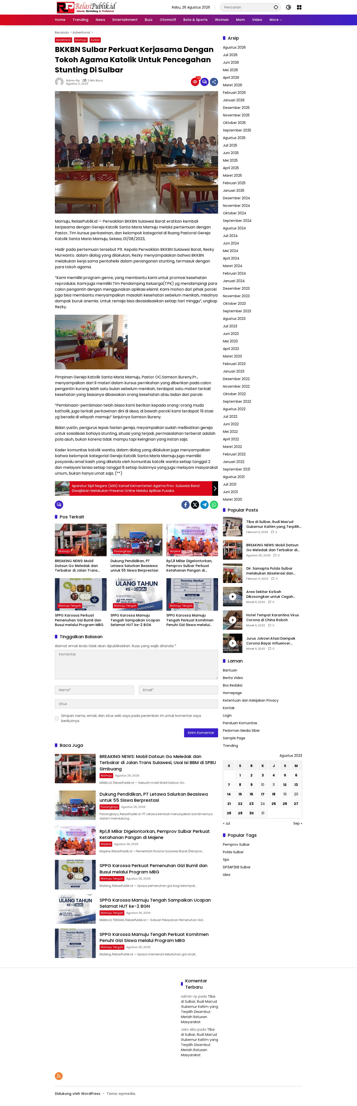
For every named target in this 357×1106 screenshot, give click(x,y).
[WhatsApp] (214, 505)
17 (262, 794)
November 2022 (236, 386)
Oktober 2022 (234, 394)
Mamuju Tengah (70, 606)
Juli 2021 (229, 484)
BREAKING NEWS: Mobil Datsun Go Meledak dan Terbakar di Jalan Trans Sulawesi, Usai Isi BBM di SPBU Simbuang (80, 566)
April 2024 (231, 258)
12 (285, 785)
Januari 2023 (233, 371)
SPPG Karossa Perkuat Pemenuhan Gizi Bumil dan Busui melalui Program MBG (79, 620)
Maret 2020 (232, 499)
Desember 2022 (236, 378)
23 (251, 803)
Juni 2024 (231, 243)
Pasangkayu (122, 551)
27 (296, 803)
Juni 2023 (231, 333)
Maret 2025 (232, 175)
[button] (276, 7)
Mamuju (80, 40)
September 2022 (237, 401)
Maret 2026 (232, 85)
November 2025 (236, 115)
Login (227, 715)
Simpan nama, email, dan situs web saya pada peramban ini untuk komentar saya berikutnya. (131, 718)
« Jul (226, 823)
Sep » (297, 823)
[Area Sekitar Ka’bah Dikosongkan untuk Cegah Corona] (232, 596)
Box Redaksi (232, 685)
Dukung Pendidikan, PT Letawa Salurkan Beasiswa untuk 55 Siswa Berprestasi (134, 566)
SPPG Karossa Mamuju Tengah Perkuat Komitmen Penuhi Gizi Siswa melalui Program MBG (189, 620)
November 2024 (236, 205)
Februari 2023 (234, 363)
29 (240, 813)
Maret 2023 (232, 356)
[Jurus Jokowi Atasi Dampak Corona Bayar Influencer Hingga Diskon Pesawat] (232, 643)
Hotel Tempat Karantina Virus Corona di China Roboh (272, 618)
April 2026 (231, 77)
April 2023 (231, 348)
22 (240, 803)
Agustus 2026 (234, 47)
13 (296, 785)
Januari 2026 (234, 100)
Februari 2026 (234, 92)
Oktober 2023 (234, 303)
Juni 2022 (231, 424)
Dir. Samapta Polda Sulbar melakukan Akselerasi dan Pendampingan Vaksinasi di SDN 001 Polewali (270, 571)
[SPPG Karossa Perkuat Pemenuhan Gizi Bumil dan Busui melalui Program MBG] (81, 594)
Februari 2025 (234, 183)
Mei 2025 (230, 160)
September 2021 (236, 469)
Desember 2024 (236, 198)
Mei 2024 (230, 250)
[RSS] (59, 1076)
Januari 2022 (233, 461)
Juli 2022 (230, 416)
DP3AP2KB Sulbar (237, 867)
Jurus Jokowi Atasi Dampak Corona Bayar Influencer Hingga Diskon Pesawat (270, 641)
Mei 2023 (230, 341)
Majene (175, 551)
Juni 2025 (231, 152)
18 (273, 794)
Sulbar (95, 40)
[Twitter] (195, 505)
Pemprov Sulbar (236, 844)
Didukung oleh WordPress (77, 1093)
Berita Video (233, 678)
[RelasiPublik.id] (86, 7)
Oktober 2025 (234, 122)
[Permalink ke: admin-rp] (60, 82)
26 (285, 803)
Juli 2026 (230, 54)
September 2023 (237, 311)
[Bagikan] (214, 82)
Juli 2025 (230, 145)
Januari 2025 (233, 190)
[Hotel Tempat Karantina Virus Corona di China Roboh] (232, 620)
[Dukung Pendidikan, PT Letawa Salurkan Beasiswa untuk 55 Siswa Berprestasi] (136, 540)
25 (274, 803)
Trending (230, 745)
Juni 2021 (230, 491)
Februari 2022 (234, 454)
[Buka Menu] (299, 7)
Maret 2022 (232, 446)
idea (226, 874)
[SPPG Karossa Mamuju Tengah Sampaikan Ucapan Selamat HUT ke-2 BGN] (136, 594)
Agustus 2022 (234, 409)
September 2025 (237, 130)
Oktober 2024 (234, 213)
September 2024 (237, 220)
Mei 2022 (230, 431)
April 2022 (231, 439)
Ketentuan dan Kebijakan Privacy (251, 700)
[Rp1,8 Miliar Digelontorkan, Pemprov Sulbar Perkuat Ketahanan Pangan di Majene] (192, 540)
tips (226, 859)
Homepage (232, 693)
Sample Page (234, 738)
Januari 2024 (234, 281)
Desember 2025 (236, 107)
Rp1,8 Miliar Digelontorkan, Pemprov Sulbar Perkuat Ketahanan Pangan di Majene (189, 566)
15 (240, 794)
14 (229, 794)
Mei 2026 (230, 70)
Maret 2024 (232, 265)
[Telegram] (204, 505)
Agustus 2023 (234, 318)
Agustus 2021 (234, 476)
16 (251, 794)
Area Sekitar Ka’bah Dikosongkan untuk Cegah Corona (269, 594)
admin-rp (73, 80)
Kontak (229, 708)
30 (251, 813)
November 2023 (236, 296)
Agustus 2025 (234, 137)
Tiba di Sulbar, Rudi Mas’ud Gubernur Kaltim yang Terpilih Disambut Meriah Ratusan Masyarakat (272, 524)
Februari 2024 (234, 273)
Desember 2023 (236, 288)
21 (229, 803)
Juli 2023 (230, 326)
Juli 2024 (230, 235)
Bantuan (230, 670)
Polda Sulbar (233, 852)
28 (229, 813)
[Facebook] (185, 505)
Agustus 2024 (234, 228)
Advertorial (63, 40)
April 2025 (231, 167)
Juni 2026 (231, 62)
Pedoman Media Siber (241, 730)
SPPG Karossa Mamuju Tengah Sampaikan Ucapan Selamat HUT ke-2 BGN (135, 620)
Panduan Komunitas (240, 723)
